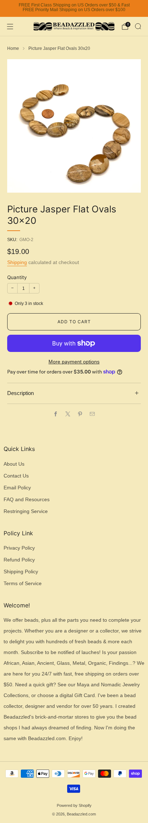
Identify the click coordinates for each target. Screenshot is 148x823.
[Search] (138, 26)
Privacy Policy (19, 548)
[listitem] (74, 9)
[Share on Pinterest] (80, 414)
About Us (14, 464)
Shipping (17, 262)
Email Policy (17, 487)
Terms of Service (23, 583)
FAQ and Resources (27, 499)
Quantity (17, 277)
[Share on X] (67, 414)
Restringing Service (26, 511)
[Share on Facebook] (55, 414)
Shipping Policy (21, 571)
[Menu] (10, 26)
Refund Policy (19, 560)
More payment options (74, 362)
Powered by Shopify (74, 805)
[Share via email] (92, 414)
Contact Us (16, 476)
